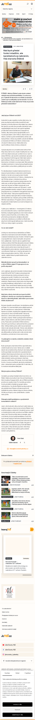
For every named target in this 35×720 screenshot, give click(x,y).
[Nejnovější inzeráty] (32, 529)
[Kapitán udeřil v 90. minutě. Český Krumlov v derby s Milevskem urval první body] (5, 491)
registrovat (18, 463)
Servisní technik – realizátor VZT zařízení (13, 562)
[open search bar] (27, 3)
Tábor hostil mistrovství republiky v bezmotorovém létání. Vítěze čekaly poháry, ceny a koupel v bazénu (21, 479)
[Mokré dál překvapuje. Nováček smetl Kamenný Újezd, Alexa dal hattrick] (5, 515)
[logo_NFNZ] (9, 592)
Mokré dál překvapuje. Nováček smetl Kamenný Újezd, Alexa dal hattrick (20, 514)
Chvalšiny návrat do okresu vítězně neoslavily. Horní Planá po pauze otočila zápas (21, 502)
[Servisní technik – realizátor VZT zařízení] (17, 546)
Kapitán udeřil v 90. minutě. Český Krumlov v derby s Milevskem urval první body (21, 490)
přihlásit (29, 461)
